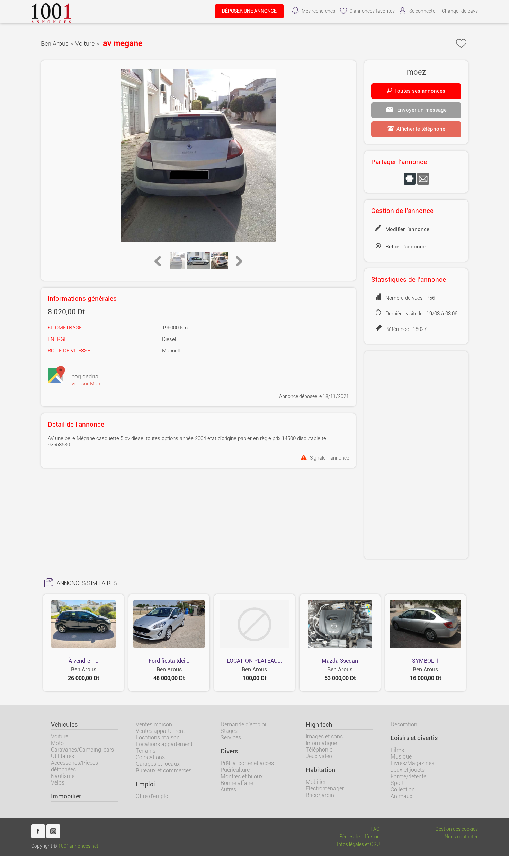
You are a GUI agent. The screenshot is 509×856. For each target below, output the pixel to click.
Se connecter (423, 11)
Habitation (320, 770)
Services (231, 737)
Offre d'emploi (153, 796)
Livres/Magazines (412, 763)
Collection (403, 789)
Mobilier (315, 782)
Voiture (85, 43)
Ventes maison (154, 724)
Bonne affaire (237, 783)
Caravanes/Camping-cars (82, 749)
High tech (319, 724)
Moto (57, 743)
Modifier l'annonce (407, 229)
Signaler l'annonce (329, 457)
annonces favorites (372, 11)
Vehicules (64, 724)
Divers (229, 751)
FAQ (375, 829)
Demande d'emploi (243, 724)
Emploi (145, 784)
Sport (397, 783)
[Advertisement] (416, 455)
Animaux (401, 796)
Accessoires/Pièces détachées (74, 766)
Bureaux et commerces (163, 770)
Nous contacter (461, 837)
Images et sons (324, 736)
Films (397, 750)
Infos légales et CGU (358, 844)
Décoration (404, 724)
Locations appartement (164, 744)
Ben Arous (55, 43)
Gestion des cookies (456, 829)
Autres (228, 789)
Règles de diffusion (359, 837)
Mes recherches (318, 11)
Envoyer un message (421, 110)
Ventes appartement (160, 731)
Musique (401, 756)
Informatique (321, 743)
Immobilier (66, 796)
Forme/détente (408, 776)
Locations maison (158, 737)
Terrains (145, 750)
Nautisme (62, 776)
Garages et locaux (158, 764)
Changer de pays (460, 11)
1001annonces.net (78, 846)
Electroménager (325, 788)
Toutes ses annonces (419, 91)
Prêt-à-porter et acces (247, 763)
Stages (229, 731)
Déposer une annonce (249, 11)
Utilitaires (62, 756)
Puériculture (235, 770)
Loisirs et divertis (414, 738)
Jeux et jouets (408, 770)
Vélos (57, 782)
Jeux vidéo (319, 756)
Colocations (150, 757)
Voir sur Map (85, 383)
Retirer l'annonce (405, 246)
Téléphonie (319, 749)
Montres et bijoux (242, 776)
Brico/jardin (320, 795)
